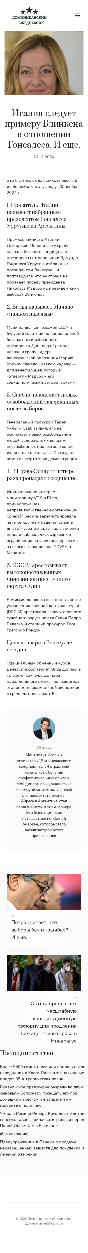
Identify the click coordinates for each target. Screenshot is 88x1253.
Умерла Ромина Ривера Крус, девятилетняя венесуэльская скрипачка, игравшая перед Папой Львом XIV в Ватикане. (43, 1119)
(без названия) (14, 1134)
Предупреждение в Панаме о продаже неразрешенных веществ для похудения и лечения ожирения (42, 1148)
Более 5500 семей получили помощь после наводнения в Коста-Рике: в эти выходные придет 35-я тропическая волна (42, 1073)
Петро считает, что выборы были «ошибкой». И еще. (41, 930)
